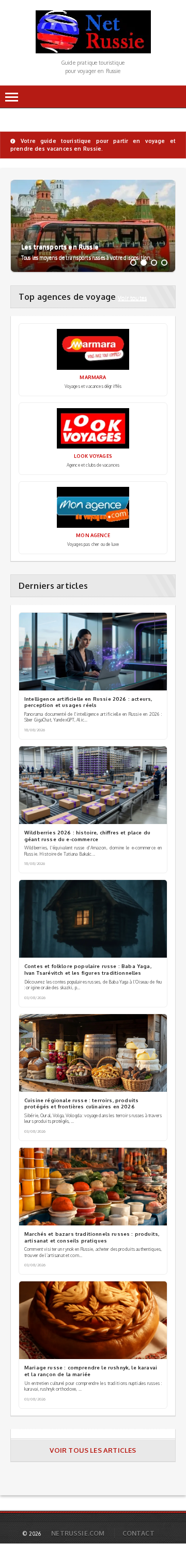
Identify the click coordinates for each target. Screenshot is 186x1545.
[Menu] (11, 97)
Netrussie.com (77, 1533)
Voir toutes (132, 297)
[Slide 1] (133, 262)
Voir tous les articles (93, 1450)
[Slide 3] (154, 262)
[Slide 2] (144, 262)
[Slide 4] (164, 262)
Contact (138, 1533)
